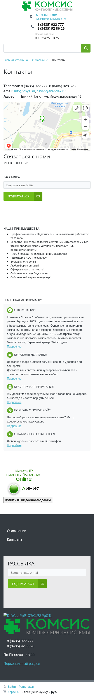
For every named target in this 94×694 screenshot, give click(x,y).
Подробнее (14, 346)
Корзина (13, 692)
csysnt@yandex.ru (51, 90)
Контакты (14, 539)
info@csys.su (24, 90)
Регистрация (27, 686)
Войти (12, 686)
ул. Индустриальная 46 (51, 18)
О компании (16, 530)
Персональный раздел (21, 663)
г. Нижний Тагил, (47, 15)
